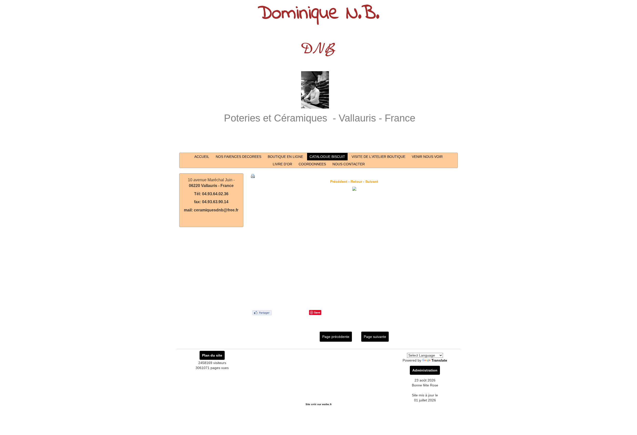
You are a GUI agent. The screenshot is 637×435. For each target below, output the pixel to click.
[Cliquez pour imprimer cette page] (253, 176)
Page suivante (375, 337)
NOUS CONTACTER (348, 164)
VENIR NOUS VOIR (427, 157)
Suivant (371, 182)
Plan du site (212, 355)
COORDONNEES (312, 164)
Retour (356, 182)
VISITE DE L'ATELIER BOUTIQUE (378, 157)
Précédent (338, 182)
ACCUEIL (201, 157)
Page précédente (335, 337)
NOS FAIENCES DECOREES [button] (238, 157)
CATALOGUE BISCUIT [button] (327, 157)
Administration (424, 370)
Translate (439, 360)
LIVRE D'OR (282, 164)
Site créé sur (319, 404)
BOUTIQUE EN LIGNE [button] (285, 157)
